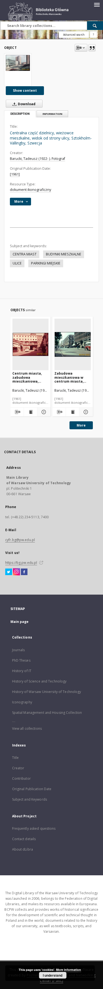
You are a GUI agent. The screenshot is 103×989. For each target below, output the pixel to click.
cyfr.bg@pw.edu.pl (20, 539)
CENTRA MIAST (25, 254)
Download (26, 104)
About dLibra (22, 849)
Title (15, 757)
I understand (52, 975)
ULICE (17, 263)
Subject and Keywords (29, 799)
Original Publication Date (32, 789)
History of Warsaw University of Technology (46, 691)
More (81, 425)
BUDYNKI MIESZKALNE (63, 254)
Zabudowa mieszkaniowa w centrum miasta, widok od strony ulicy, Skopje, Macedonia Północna (72, 377)
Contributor (21, 778)
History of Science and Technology (39, 681)
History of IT (22, 670)
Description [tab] (20, 114)
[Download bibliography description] (17, 412)
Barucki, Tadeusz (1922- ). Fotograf (37, 158)
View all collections (27, 728)
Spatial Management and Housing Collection (47, 712)
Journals (18, 650)
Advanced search (74, 35)
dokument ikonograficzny (30, 189)
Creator (18, 768)
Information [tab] (52, 114)
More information (68, 970)
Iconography (22, 702)
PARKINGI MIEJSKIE (45, 263)
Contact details (24, 839)
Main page (19, 621)
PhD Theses (21, 660)
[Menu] (97, 4)
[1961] (15, 174)
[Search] (95, 25)
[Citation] (92, 47)
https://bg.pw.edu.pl (21, 562)
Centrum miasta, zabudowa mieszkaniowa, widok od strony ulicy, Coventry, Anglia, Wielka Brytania (27, 377)
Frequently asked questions (34, 828)
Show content (25, 90)
